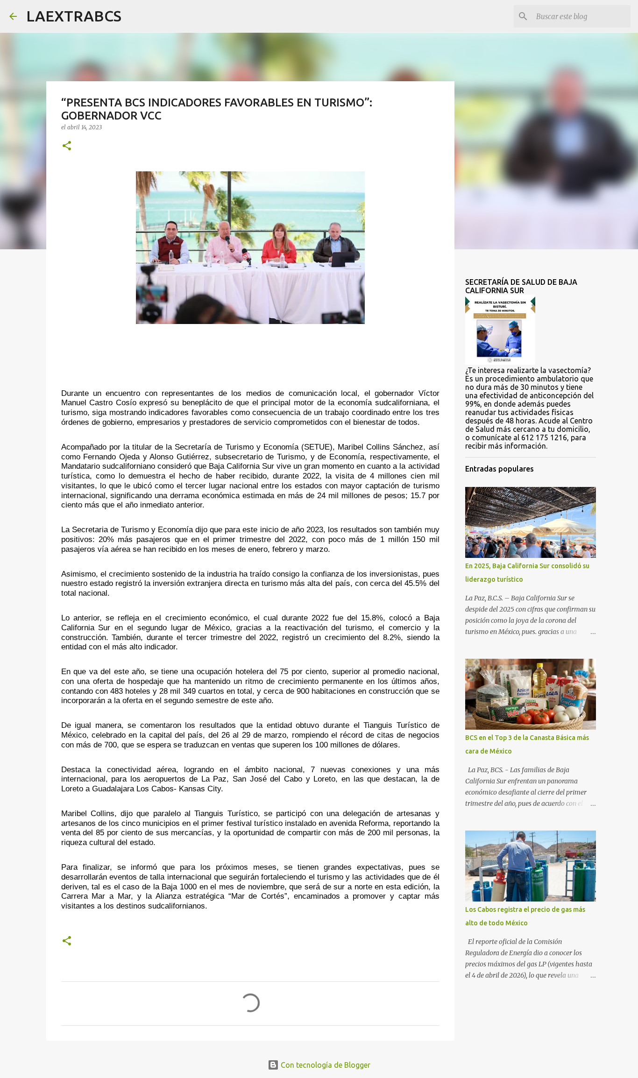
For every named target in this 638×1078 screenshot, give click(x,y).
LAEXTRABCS (73, 15)
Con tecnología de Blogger (324, 1065)
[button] (66, 146)
